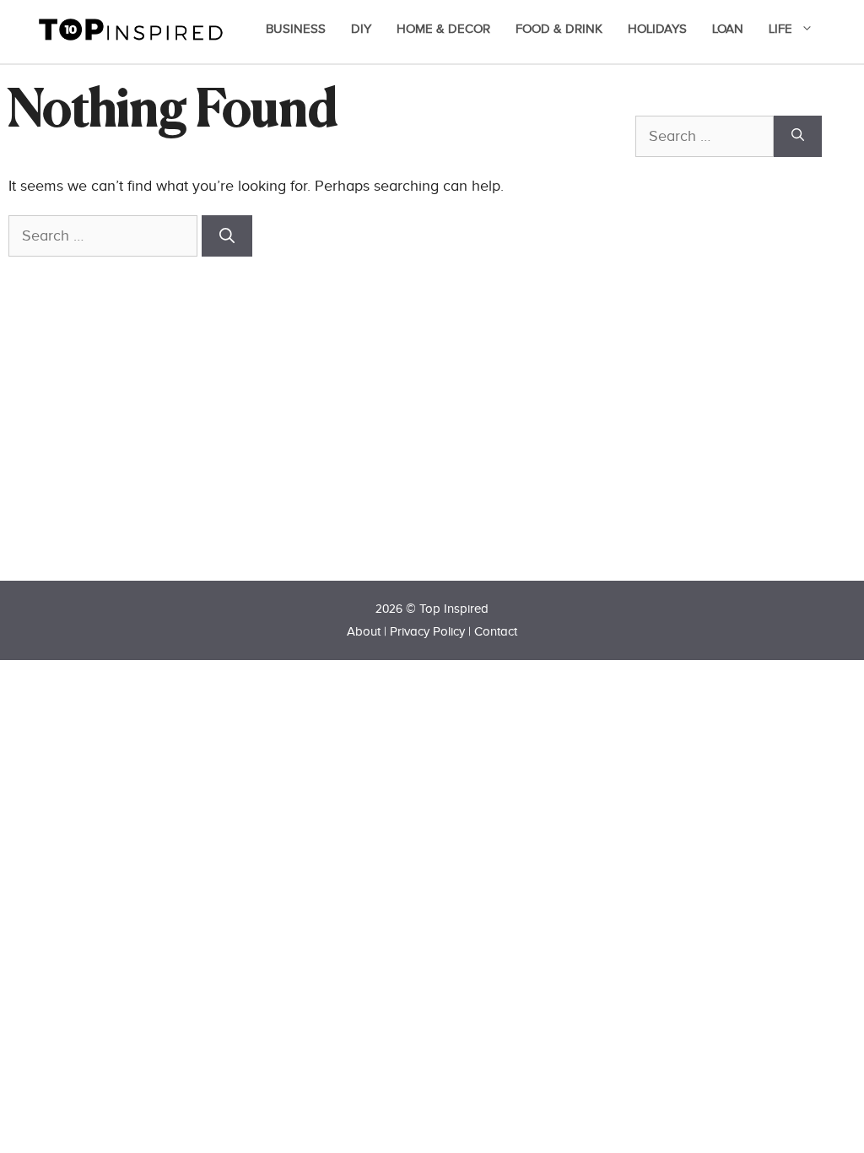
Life (780, 29)
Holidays (657, 29)
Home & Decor (443, 29)
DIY (361, 29)
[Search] (227, 236)
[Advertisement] (749, 398)
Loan (727, 29)
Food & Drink (559, 29)
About (364, 632)
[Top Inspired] (131, 28)
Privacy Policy (427, 632)
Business (296, 29)
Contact (495, 632)
